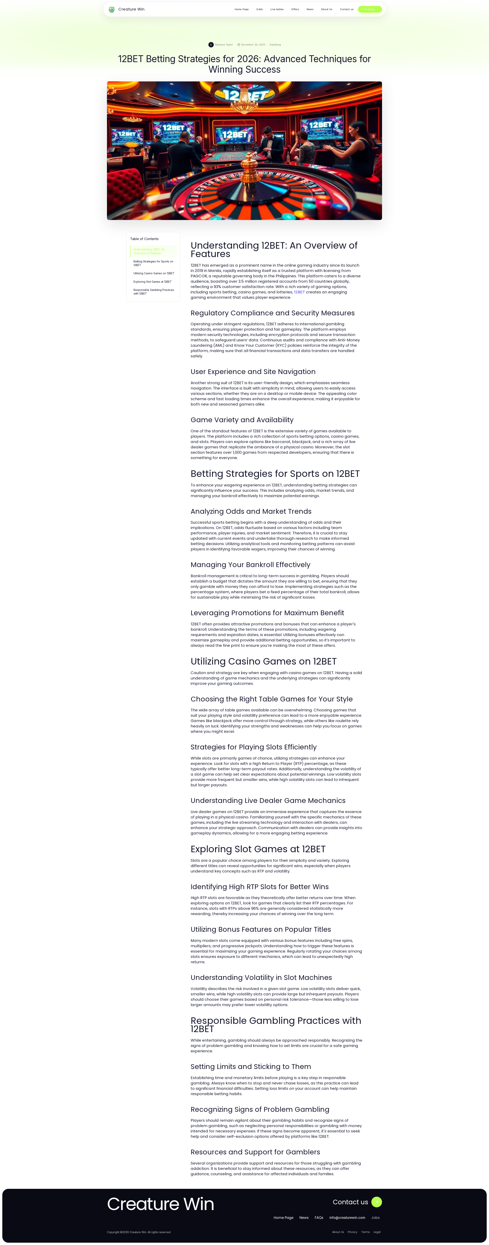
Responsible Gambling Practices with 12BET (154, 291)
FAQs (319, 1217)
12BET (299, 292)
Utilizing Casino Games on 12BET (154, 273)
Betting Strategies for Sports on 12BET (153, 263)
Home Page (283, 1217)
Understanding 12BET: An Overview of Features (149, 251)
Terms (365, 1232)
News (304, 1217)
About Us (338, 1232)
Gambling (275, 44)
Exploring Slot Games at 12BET (153, 281)
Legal (377, 1232)
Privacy (352, 1232)
